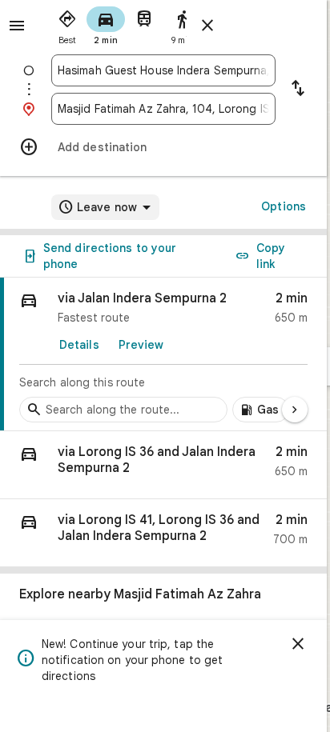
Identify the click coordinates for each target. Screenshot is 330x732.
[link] (163, 354)
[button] (163, 465)
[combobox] (163, 70)
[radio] (67, 24)
